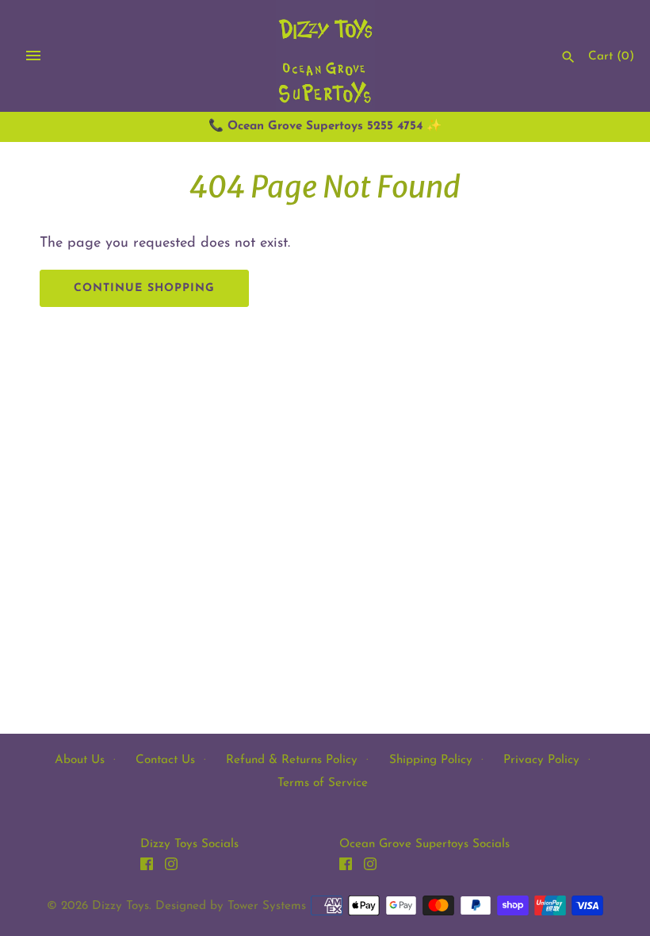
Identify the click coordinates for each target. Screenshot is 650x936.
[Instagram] (171, 867)
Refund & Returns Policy (292, 760)
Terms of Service (322, 783)
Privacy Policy (541, 760)
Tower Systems (267, 906)
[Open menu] (33, 55)
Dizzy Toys (120, 906)
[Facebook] (146, 867)
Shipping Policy (430, 760)
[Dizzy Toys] (325, 56)
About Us (80, 760)
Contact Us (165, 760)
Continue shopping (144, 288)
